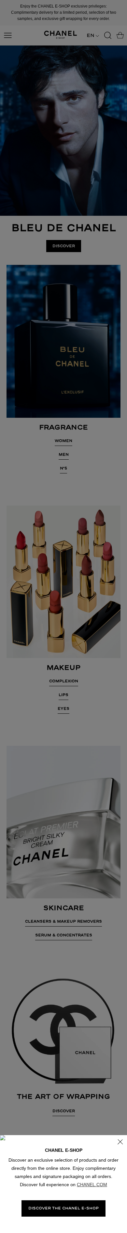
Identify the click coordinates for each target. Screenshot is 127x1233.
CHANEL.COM (92, 1184)
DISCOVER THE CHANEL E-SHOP (63, 1208)
